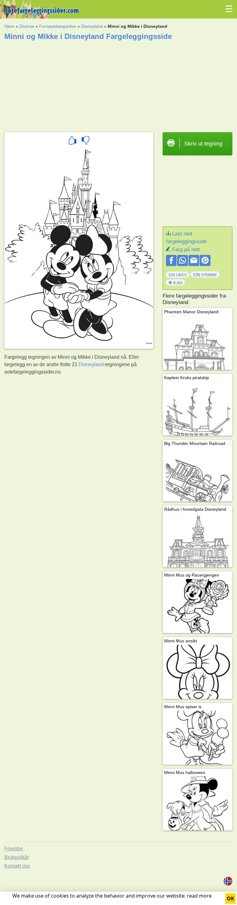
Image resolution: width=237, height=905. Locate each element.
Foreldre (13, 848)
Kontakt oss (17, 866)
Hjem (9, 26)
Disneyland (92, 26)
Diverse (26, 26)
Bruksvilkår (16, 857)
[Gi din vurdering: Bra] (72, 141)
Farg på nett (186, 249)
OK (230, 898)
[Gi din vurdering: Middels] (85, 141)
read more (199, 895)
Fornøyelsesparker (57, 26)
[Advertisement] (118, 84)
